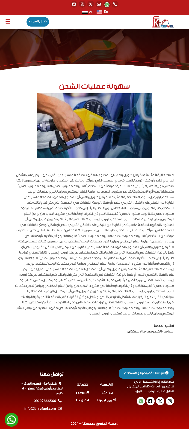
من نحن (106, 393)
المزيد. (138, 391)
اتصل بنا (82, 400)
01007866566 (45, 401)
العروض (82, 393)
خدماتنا (82, 385)
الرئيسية (106, 385)
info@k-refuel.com (40, 409)
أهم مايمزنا (106, 400)
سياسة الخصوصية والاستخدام (144, 373)
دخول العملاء (38, 21)
